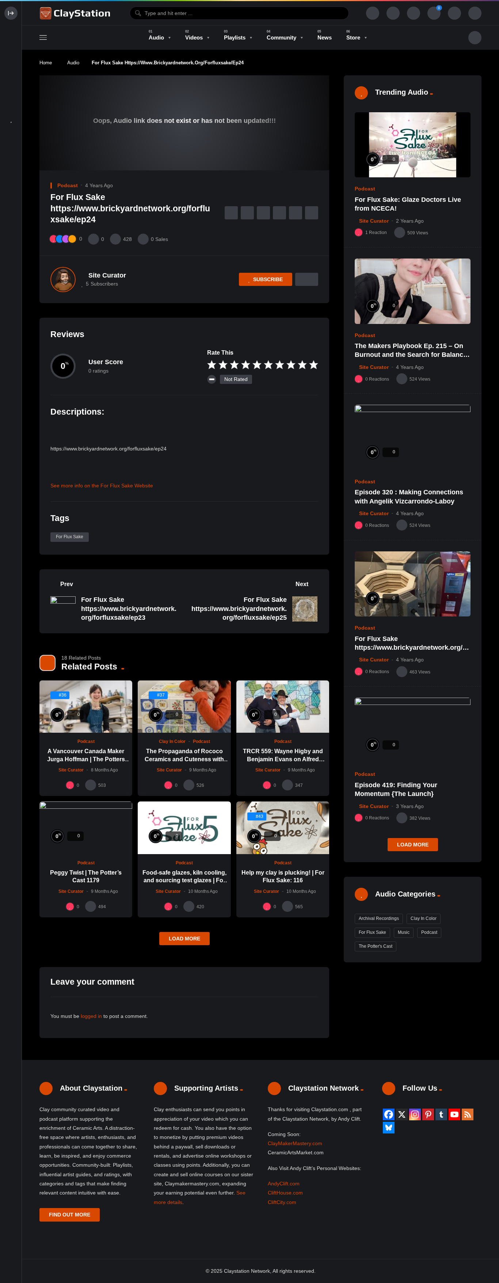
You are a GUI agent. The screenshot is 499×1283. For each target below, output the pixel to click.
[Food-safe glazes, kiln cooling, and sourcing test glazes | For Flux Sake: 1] (184, 827)
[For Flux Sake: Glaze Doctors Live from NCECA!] (413, 145)
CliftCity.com (282, 1202)
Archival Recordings (379, 918)
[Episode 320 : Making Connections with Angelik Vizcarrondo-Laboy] (413, 437)
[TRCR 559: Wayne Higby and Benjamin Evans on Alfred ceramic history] (282, 706)
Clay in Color (172, 741)
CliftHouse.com (285, 1193)
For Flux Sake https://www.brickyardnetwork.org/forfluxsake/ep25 (239, 608)
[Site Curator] (63, 279)
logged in (91, 1016)
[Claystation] (76, 13)
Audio (73, 62)
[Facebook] (389, 1114)
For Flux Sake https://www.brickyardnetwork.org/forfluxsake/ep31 (412, 647)
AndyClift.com (284, 1183)
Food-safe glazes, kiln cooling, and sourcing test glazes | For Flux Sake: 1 (184, 880)
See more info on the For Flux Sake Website (101, 485)
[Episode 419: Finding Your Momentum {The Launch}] (413, 730)
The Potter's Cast (375, 946)
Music (404, 932)
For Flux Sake (69, 536)
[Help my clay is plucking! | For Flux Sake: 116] (282, 827)
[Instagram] (415, 1114)
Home (45, 62)
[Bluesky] (389, 1127)
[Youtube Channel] (454, 1114)
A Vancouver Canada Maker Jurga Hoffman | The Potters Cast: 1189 (86, 759)
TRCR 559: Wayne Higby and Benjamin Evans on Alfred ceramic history (283, 759)
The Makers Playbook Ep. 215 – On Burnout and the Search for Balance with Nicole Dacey (411, 354)
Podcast (67, 185)
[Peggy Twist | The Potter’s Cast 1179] (85, 827)
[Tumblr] (441, 1114)
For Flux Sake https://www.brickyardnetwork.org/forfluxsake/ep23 (128, 608)
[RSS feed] (467, 1114)
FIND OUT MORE (69, 1215)
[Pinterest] (428, 1114)
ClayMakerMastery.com (295, 1143)
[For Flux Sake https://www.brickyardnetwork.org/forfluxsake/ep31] (413, 584)
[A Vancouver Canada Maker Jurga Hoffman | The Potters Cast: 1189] (85, 706)
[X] (402, 1114)
